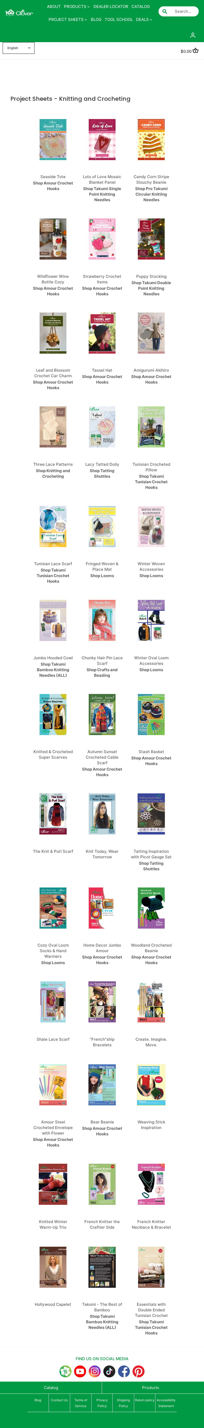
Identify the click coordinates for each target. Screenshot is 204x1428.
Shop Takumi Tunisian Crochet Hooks (151, 482)
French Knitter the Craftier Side (102, 1224)
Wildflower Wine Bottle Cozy (53, 279)
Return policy (145, 1400)
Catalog (51, 1387)
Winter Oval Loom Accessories (151, 660)
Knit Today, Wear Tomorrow (102, 854)
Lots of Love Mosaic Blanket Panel (102, 179)
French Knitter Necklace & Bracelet (151, 1224)
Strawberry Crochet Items (102, 279)
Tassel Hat (102, 370)
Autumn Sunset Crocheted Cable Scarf (102, 757)
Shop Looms (102, 575)
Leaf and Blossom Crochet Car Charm (53, 373)
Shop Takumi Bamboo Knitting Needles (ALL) (53, 670)
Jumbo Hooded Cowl (53, 657)
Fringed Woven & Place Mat (102, 566)
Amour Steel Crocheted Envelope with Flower (53, 1127)
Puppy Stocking (151, 276)
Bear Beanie (102, 1121)
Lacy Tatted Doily (102, 464)
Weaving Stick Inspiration (151, 1124)
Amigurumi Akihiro (151, 370)
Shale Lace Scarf (53, 1039)
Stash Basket (151, 751)
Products (150, 1387)
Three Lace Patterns (53, 464)
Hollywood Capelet (53, 1304)
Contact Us (59, 1400)
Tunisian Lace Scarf (53, 563)
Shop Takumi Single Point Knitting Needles (102, 194)
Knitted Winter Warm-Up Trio (53, 1224)
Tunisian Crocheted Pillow (151, 467)
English (12, 48)
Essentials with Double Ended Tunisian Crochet (151, 1310)
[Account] (193, 35)
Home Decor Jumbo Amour (102, 948)
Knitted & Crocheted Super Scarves (53, 754)
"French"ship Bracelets (102, 1042)
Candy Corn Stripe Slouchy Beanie (151, 179)
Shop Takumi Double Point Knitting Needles (151, 288)
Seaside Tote (53, 176)
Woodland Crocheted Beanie (151, 948)
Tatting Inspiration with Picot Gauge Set (151, 854)
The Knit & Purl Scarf (53, 851)
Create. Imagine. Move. (151, 1042)
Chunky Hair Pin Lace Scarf (102, 660)
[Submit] (165, 11)
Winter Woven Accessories (151, 566)
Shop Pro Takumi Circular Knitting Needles (151, 194)
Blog (38, 1400)
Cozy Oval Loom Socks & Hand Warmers (53, 951)
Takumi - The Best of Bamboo (102, 1307)
